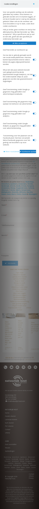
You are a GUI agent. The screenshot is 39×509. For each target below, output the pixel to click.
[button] (19, 43)
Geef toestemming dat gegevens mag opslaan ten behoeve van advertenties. (17, 102)
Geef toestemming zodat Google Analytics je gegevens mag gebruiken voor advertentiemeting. (17, 125)
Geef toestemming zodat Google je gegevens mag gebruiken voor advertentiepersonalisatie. (16, 91)
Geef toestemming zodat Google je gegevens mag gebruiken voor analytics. (16, 113)
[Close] (34, 4)
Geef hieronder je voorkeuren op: (15, 50)
